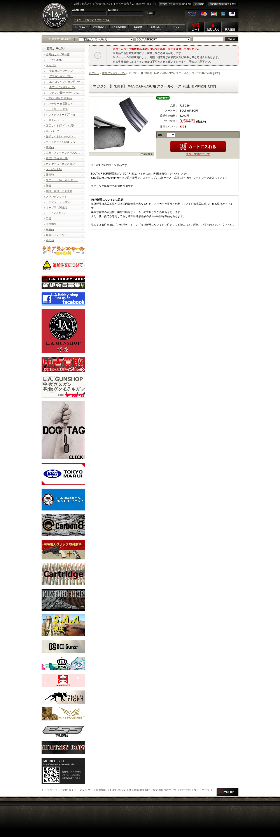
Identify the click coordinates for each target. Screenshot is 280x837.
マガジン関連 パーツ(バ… (64, 92)
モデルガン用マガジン (62, 87)
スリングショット (56, 196)
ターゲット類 (54, 169)
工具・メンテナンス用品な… (63, 152)
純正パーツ (52, 131)
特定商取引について (165, 790)
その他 (50, 240)
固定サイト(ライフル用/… (61, 125)
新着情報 (101, 790)
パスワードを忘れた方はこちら (92, 20)
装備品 (50, 147)
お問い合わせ (118, 790)
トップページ (49, 790)
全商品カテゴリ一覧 (58, 54)
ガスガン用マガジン (61, 76)
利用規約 (185, 790)
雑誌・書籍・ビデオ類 (59, 191)
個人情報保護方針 (139, 790)
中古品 (50, 229)
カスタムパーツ (55, 120)
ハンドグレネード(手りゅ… (62, 114)
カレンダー (86, 790)
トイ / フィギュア (56, 213)
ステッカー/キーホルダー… (62, 180)
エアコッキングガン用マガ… (66, 81)
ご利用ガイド (68, 790)
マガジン (51, 65)
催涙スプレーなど (56, 234)
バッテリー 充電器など (59, 103)
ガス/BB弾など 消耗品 (59, 98)
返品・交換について (198, 154)
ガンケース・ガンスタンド (61, 163)
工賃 (48, 218)
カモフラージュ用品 (58, 202)
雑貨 (48, 185)
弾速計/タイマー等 (57, 158)
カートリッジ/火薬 (57, 109)
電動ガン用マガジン (61, 70)
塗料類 (50, 174)
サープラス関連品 (56, 207)
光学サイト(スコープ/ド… (61, 136)
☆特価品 (51, 223)
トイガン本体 (54, 59)
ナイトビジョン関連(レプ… (62, 141)
